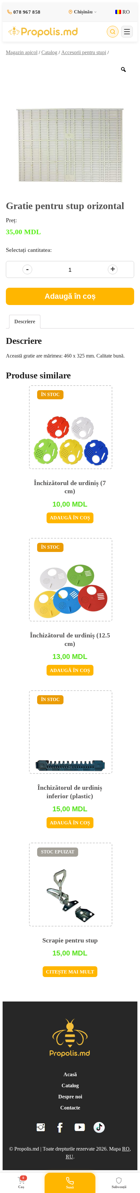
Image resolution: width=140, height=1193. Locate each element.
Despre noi (70, 1096)
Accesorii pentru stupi (83, 52)
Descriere (24, 321)
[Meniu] (127, 32)
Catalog (49, 52)
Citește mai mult (70, 971)
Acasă (70, 1074)
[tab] (24, 322)
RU (69, 1156)
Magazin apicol (21, 52)
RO (125, 12)
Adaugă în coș (70, 296)
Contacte (70, 1107)
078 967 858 (26, 12)
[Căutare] (113, 32)
